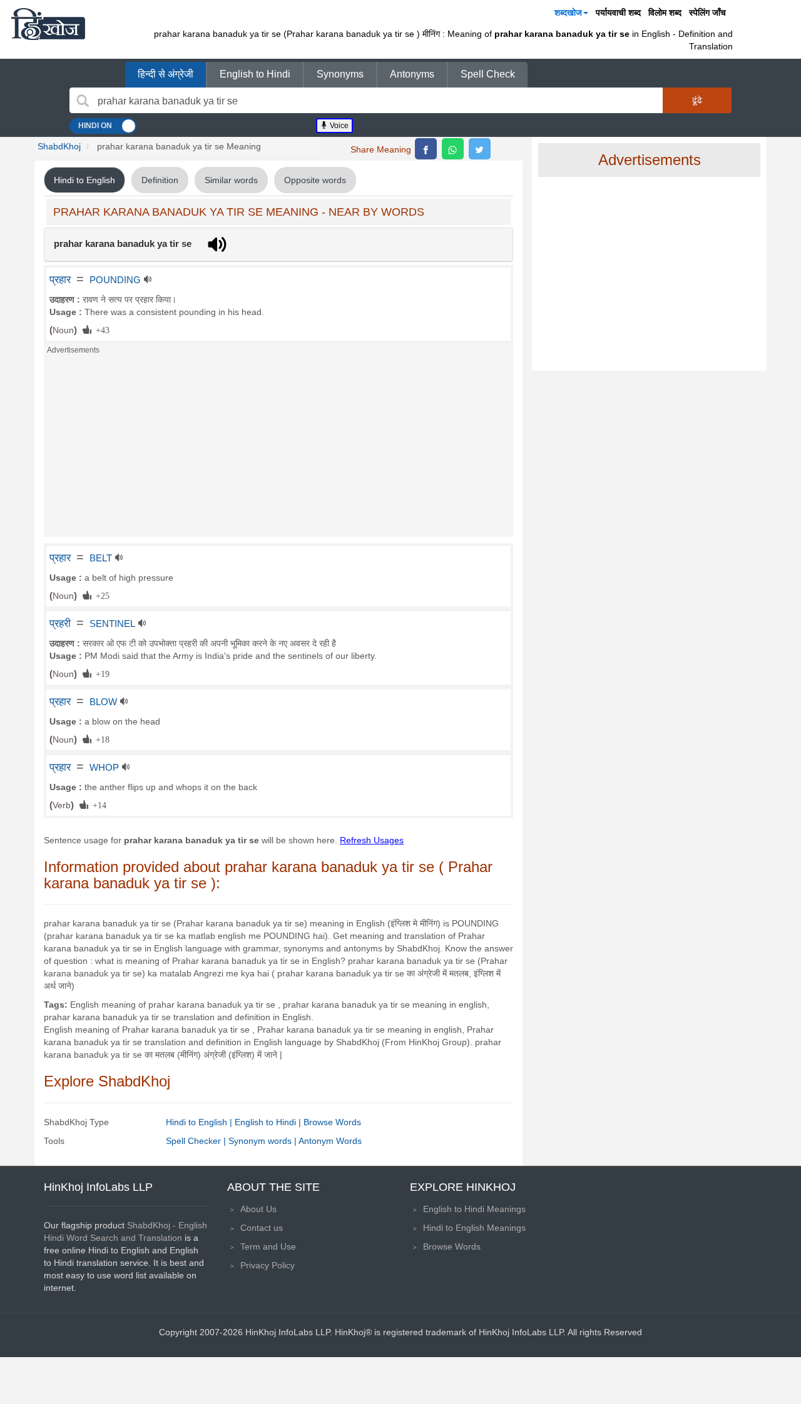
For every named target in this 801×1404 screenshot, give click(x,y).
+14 (97, 804)
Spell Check (488, 74)
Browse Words (332, 1122)
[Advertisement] (278, 449)
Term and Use (268, 1246)
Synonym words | (263, 1141)
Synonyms (340, 74)
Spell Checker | (197, 1141)
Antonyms (412, 74)
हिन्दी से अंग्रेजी (165, 74)
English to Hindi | (269, 1122)
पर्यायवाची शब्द (618, 13)
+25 (100, 595)
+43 (100, 329)
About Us (258, 1209)
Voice (338, 125)
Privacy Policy (267, 1265)
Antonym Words (330, 1141)
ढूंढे (697, 100)
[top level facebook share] (426, 148)
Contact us (261, 1228)
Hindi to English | (200, 1122)
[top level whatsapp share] (453, 148)
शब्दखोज (568, 13)
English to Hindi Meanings (474, 1209)
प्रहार (60, 279)
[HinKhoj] (48, 23)
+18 (100, 739)
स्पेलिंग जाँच (707, 13)
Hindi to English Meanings (474, 1228)
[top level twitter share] (480, 148)
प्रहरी (60, 623)
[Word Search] (82, 100)
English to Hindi (255, 74)
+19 (100, 673)
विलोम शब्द (664, 13)
